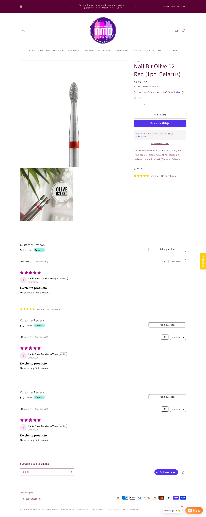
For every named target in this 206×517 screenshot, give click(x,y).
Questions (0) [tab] (41, 261)
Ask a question (167, 249)
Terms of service (97, 509)
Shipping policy (112, 509)
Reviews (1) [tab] (27, 261)
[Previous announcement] (71, 6)
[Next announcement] (135, 6)
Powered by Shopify (52, 509)
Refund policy (68, 509)
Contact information (130, 509)
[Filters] (164, 261)
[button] (23, 30)
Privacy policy (82, 509)
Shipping (138, 86)
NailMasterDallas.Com (35, 509)
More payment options (160, 143)
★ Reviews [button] (203, 261)
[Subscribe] (71, 471)
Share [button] (140, 168)
